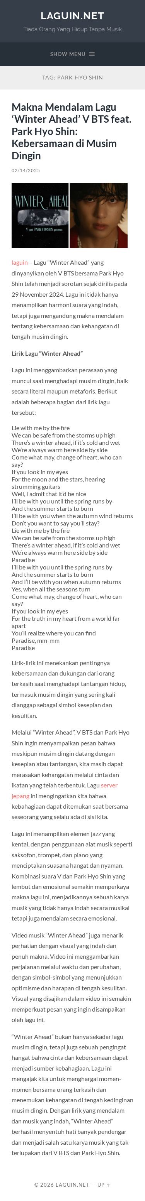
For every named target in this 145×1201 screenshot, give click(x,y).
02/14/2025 (26, 170)
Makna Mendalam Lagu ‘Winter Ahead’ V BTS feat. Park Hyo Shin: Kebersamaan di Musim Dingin (71, 131)
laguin (20, 262)
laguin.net (72, 16)
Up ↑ (104, 1185)
